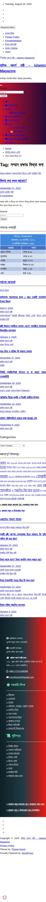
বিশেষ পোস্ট (26, 173)
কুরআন (4, 476)
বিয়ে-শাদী (25, 527)
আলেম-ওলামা (14, 463)
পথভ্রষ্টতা (5, 490)
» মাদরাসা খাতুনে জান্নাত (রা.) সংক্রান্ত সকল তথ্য (19, 504)
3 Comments (6, 195)
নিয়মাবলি (8, 109)
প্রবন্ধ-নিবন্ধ (17, 173)
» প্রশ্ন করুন (11, 893)
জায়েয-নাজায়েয (5, 173)
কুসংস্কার (33, 477)
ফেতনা (36, 490)
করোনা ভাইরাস (41, 467)
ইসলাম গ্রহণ (11, 467)
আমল (2, 344)
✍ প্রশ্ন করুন (16, 131)
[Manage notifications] (5, 897)
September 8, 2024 (10, 425)
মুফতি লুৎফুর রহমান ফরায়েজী (16, 495)
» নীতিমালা (10, 875)
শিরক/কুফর (25, 390)
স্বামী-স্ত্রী (20, 498)
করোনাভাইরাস (3, 471)
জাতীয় (2, 365)
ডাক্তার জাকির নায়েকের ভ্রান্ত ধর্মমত (17, 481)
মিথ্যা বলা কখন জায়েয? (13, 181)
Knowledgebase (13, 40)
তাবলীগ (30, 481)
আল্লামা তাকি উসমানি (24, 463)
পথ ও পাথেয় (17, 594)
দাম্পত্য (35, 481)
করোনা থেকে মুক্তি (31, 467)
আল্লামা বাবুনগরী (36, 463)
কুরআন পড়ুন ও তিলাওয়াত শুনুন (13, 510)
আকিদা (3, 462)
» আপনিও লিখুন (12, 890)
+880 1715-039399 (18, 851)
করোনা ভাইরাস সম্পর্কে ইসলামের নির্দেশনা (34, 471)
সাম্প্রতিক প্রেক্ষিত (19, 411)
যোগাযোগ (11, 142)
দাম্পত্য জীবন (5, 485)
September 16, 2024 (10, 404)
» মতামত (9, 882)
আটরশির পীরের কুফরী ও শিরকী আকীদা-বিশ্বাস (19, 397)
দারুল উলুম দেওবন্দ (17, 485)
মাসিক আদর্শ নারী (6, 312)
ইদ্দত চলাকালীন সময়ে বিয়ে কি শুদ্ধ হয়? (17, 580)
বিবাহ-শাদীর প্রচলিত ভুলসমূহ (12, 604)
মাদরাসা (7, 52)
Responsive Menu (7, 27)
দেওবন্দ (25, 485)
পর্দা (12, 491)
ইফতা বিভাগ (4, 290)
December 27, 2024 (10, 358)
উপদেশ (19, 467)
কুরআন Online (11, 48)
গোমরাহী (41, 476)
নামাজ (34, 485)
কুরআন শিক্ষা (11, 477)
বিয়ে (41, 490)
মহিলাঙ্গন (8, 598)
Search (3, 88)
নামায (39, 485)
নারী (44, 485)
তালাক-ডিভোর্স (5, 315)
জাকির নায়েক (3, 481)
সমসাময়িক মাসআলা (40, 495)
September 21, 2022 (10, 188)
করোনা (23, 467)
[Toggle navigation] (1, 85)
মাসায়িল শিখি (36, 173)
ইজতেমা (44, 463)
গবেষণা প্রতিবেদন (14, 116)
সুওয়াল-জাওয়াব (13, 120)
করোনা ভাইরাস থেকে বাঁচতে (14, 471)
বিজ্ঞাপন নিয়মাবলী (19, 113)
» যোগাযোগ (10, 878)
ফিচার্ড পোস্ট (30, 315)
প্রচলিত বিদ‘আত (23, 490)
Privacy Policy (12, 37)
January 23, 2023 (9, 545)
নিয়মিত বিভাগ (13, 105)
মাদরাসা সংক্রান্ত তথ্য (16, 135)
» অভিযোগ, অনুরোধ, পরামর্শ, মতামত (20, 886)
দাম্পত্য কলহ (42, 481)
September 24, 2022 (10, 587)
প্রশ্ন (9, 124)
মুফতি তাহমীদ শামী (6, 192)
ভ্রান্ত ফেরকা (5, 390)
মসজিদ (6, 495)
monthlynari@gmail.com (21, 857)
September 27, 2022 (10, 566)
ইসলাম (3, 467)
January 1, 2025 (8, 337)
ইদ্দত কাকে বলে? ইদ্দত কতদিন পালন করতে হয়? (21, 559)
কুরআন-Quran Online (18, 139)
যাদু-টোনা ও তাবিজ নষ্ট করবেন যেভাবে (16, 351)
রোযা (32, 495)
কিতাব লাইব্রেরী (10, 44)
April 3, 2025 (6, 308)
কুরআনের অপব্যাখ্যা (22, 476)
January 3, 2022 (8, 611)
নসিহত (30, 485)
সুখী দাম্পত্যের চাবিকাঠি (8, 498)
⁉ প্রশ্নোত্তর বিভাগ (18, 127)
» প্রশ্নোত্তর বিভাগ (14, 897)
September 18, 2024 (10, 383)
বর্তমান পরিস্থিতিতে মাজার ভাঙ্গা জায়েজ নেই (18, 418)
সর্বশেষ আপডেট (7, 282)
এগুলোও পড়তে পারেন (10, 519)
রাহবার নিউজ (9, 33)
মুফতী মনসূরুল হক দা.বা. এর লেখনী (24, 598)
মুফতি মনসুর (28, 495)
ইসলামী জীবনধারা (18, 315)
